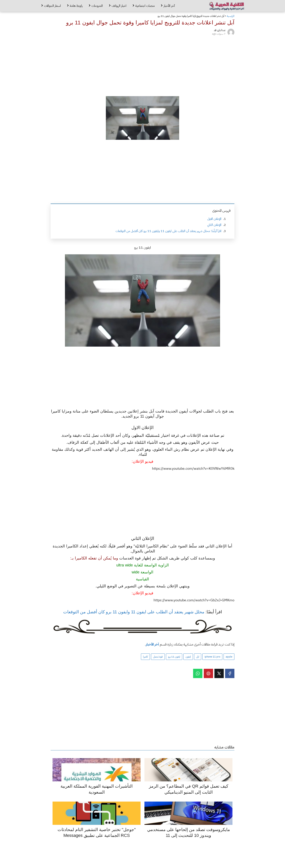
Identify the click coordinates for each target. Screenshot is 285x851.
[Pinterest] (208, 673)
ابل (197, 657)
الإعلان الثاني (214, 225)
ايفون (188, 657)
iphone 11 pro (212, 657)
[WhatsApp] (197, 673)
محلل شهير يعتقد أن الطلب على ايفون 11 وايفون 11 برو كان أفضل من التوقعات (133, 611)
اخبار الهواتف (119, 5)
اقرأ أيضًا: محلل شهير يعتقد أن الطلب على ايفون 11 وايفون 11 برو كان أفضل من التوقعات (168, 231)
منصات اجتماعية (145, 5)
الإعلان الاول (214, 219)
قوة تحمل (158, 657)
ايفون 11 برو (174, 657)
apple (229, 657)
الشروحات (97, 5)
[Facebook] (229, 673)
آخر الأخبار (169, 5)
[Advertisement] (142, 65)
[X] (219, 673)
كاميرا (145, 657)
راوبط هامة (76, 5)
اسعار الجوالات (52, 5)
